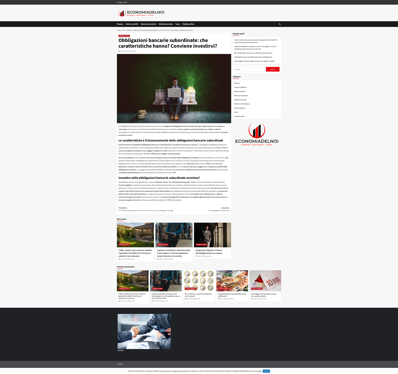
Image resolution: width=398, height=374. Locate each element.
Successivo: (219, 209)
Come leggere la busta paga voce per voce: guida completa (254, 61)
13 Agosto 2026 (262, 299)
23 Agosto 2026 (131, 259)
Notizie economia (166, 24)
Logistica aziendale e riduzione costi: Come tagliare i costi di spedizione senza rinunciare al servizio (174, 253)
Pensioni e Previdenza (242, 104)
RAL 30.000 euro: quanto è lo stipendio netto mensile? (253, 53)
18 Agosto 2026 (229, 299)
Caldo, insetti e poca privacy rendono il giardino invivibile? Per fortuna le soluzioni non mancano (135, 253)
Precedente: (145, 209)
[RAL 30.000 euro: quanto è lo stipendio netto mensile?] (199, 280)
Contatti (121, 350)
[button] (280, 24)
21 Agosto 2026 (169, 259)
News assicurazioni (148, 24)
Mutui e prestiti (132, 24)
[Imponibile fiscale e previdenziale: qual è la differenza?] (232, 280)
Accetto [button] (266, 371)
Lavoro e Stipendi (240, 87)
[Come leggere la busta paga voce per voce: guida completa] (265, 280)
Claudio (122, 51)
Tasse (177, 24)
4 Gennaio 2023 (131, 51)
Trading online (188, 24)
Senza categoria (239, 108)
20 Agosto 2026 (196, 299)
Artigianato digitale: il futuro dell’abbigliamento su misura (209, 252)
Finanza (120, 24)
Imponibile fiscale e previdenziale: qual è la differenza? (253, 57)
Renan (188, 299)
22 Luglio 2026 (207, 256)
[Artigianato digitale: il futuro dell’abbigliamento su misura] (212, 235)
